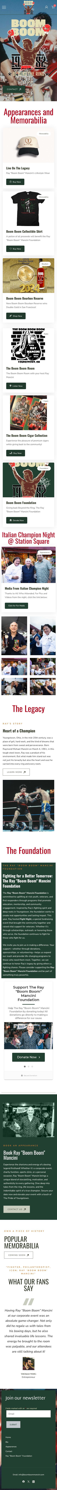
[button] (18, 1255)
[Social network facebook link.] (23, 1481)
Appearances (11, 1446)
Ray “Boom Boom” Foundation (19, 1456)
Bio (7, 1442)
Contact (9, 1451)
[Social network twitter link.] (28, 1481)
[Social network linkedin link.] (33, 1481)
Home (8, 1437)
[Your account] (46, 7)
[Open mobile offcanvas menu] (4, 7)
